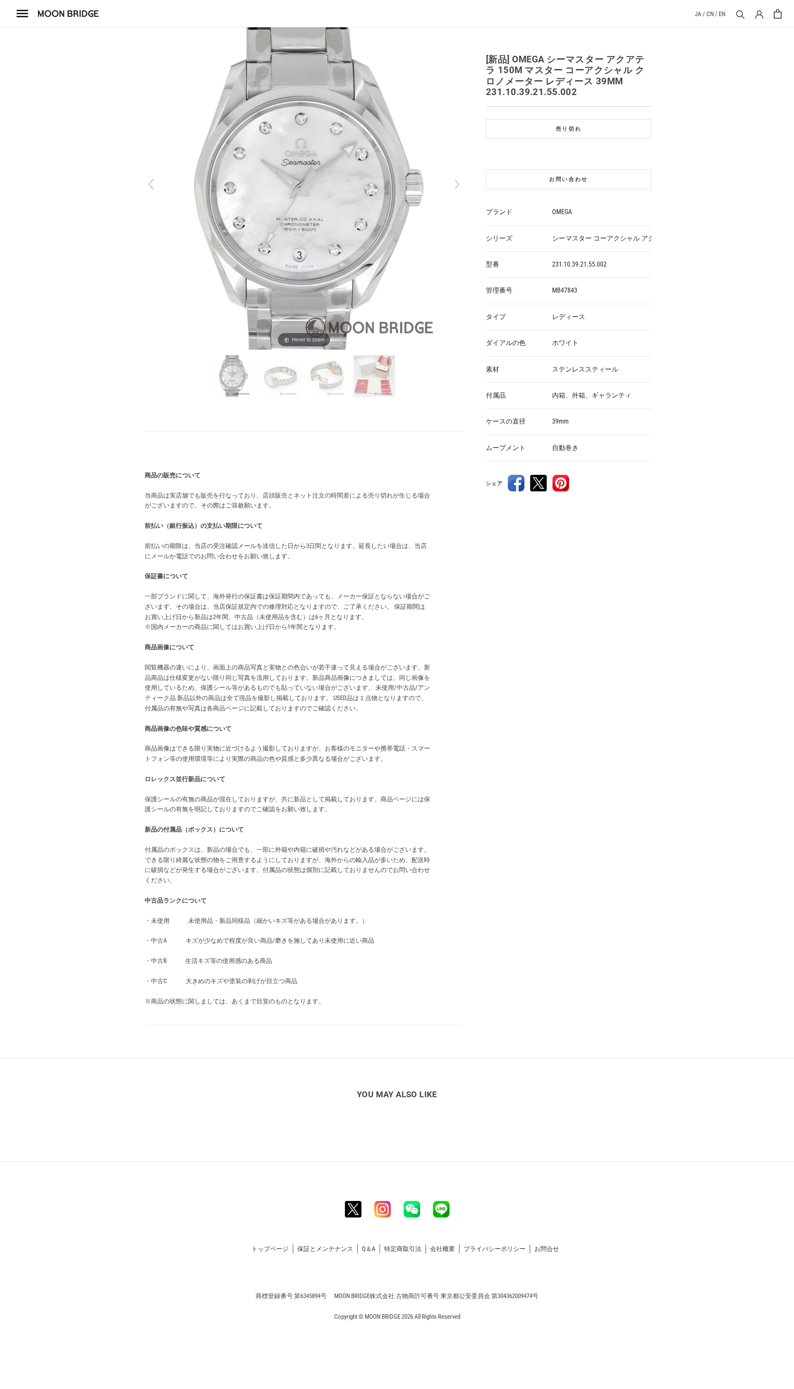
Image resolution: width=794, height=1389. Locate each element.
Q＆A (368, 1249)
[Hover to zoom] (304, 188)
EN (722, 14)
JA (698, 14)
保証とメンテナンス (325, 1249)
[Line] (441, 1209)
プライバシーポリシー (495, 1249)
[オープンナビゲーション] (22, 13)
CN (710, 14)
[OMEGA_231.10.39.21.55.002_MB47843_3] (327, 376)
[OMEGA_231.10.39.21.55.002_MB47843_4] (375, 376)
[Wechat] (412, 1209)
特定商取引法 (402, 1249)
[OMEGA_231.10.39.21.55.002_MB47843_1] (233, 376)
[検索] (739, 14)
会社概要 (442, 1249)
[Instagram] (382, 1209)
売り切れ (568, 129)
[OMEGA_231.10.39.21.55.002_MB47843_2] (280, 376)
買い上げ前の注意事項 (176, 451)
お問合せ (546, 1249)
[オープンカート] (778, 14)
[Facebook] (516, 483)
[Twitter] (538, 483)
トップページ (270, 1249)
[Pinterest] (560, 483)
